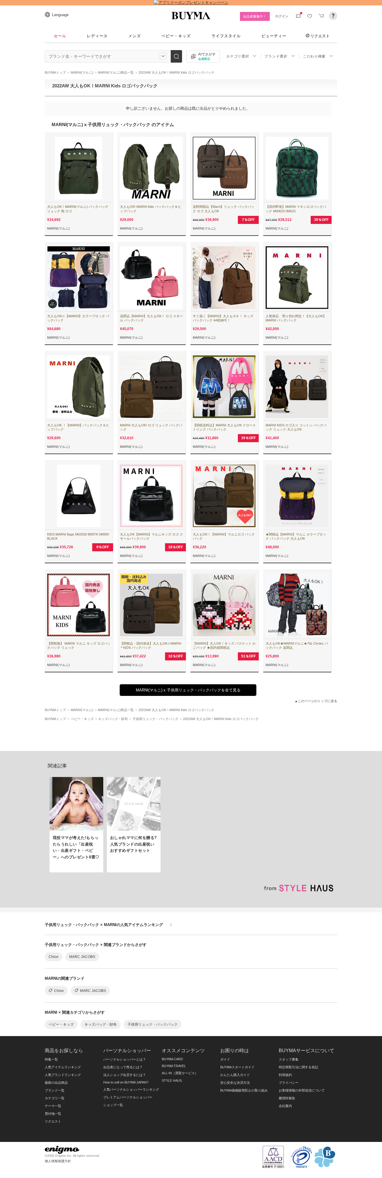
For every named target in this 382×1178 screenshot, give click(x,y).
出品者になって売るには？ (123, 1067)
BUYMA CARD (172, 1059)
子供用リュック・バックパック (152, 1024)
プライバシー (288, 1082)
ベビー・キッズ (176, 36)
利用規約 (285, 1075)
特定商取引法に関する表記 (298, 1067)
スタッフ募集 (288, 1059)
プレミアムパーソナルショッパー (128, 1097)
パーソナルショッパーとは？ (124, 1059)
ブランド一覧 (54, 1090)
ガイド (225, 1059)
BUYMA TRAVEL (174, 1066)
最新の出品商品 (56, 1082)
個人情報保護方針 (58, 1161)
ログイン (281, 16)
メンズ (134, 36)
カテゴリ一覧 (54, 1098)
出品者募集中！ (254, 16)
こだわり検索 (314, 56)
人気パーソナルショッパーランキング (131, 1089)
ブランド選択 (275, 56)
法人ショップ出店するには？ (124, 1075)
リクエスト (320, 36)
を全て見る (188, 690)
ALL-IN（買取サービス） (180, 1073)
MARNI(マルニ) (58, 228)
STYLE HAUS (172, 1080)
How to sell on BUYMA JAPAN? (125, 1082)
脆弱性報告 (287, 1098)
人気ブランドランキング (63, 1075)
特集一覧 (51, 1059)
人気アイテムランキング (63, 1067)
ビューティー (273, 36)
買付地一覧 (53, 1113)
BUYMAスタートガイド (237, 1067)
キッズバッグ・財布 (100, 1024)
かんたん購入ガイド (235, 1075)
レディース (97, 36)
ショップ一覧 (113, 1105)
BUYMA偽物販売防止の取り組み (244, 1090)
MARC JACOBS (82, 957)
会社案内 (285, 1106)
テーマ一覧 (53, 1106)
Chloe (53, 957)
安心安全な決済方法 (235, 1082)
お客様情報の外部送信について (302, 1090)
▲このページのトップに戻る (316, 701)
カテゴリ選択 (237, 56)
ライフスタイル (226, 36)
